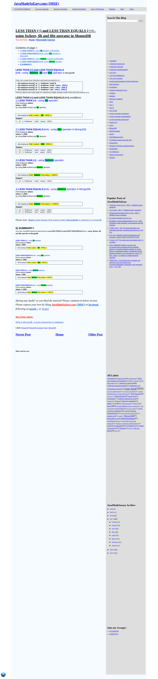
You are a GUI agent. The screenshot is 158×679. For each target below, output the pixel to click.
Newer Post (23, 334)
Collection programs (116, 67)
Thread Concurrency (116, 155)
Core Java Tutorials (41, 9)
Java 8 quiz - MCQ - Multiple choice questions (125, 210)
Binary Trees (133, 381)
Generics (112, 93)
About (131, 9)
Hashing (112, 96)
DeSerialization (119, 396)
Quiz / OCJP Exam (97, 9)
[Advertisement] (55, 19)
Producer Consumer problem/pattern (121, 146)
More (122, 9)
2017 (111, 519)
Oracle (111, 134)
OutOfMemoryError (116, 137)
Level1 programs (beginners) (119, 114)
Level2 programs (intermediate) (120, 116)
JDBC (109, 403)
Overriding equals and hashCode (120, 140)
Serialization (113, 149)
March (114, 539)
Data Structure (114, 84)
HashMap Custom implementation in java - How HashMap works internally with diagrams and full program (126, 223)
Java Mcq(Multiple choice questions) (127, 406)
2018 (111, 516)
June (113, 529)
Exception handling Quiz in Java (120, 218)
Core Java (112, 73)
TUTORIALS (114, 152)
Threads (112, 158)
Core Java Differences (116, 75)
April (113, 535)
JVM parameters (126, 403)
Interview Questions (60, 9)
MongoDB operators (36, 328)
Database (112, 9)
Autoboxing (132, 378)
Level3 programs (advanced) (119, 119)
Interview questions (116, 99)
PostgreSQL (113, 143)
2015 (111, 553)
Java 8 (111, 108)
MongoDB (25, 328)
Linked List (113, 122)
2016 (111, 550)
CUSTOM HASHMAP (22, 9)
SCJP (109, 426)
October (114, 522)
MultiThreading (114, 131)
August (114, 525)
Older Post (95, 334)
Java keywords (130, 409)
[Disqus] (59, 423)
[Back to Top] (3, 675)
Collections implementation (118, 70)
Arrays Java (121, 378)
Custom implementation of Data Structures (123, 81)
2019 (111, 512)
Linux (111, 125)
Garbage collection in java (118, 90)
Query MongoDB (50, 328)
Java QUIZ (113, 111)
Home (60, 334)
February (115, 542)
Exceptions (113, 87)
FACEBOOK (114, 631)
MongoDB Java (112, 419)
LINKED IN (113, 634)
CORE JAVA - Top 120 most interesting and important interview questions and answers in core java (126, 230)
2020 (111, 509)
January (114, 545)
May (113, 532)
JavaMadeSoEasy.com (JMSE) (36, 3)
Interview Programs (79, 9)
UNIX (129, 428)
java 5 (116, 431)
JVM (111, 102)
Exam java (131, 396)
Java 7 (111, 105)
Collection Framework (117, 64)
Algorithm (112, 61)
